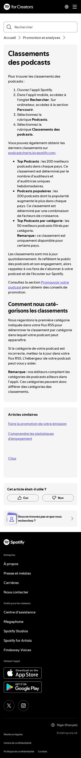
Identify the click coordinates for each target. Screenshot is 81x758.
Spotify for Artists (18, 640)
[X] (9, 705)
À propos (11, 563)
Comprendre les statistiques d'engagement (31, 436)
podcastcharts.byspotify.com (31, 152)
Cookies (42, 751)
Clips (12, 458)
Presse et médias (17, 573)
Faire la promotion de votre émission (37, 423)
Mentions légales (13, 734)
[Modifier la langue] (66, 6)
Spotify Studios (16, 630)
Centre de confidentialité (17, 743)
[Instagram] (23, 705)
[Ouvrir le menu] (74, 6)
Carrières (11, 582)
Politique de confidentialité (19, 751)
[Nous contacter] (71, 518)
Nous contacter (16, 592)
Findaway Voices (17, 649)
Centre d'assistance (20, 612)
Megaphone (13, 621)
